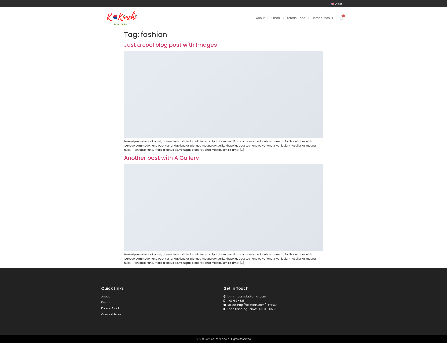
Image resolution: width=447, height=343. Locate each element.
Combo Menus (322, 18)
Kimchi (275, 18)
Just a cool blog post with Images (170, 45)
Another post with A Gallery (161, 158)
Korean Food (296, 18)
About (260, 18)
